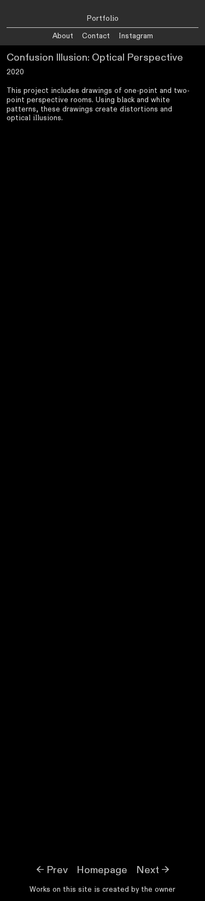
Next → (152, 870)
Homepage (102, 870)
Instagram (136, 36)
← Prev (52, 870)
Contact (96, 36)
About (62, 36)
